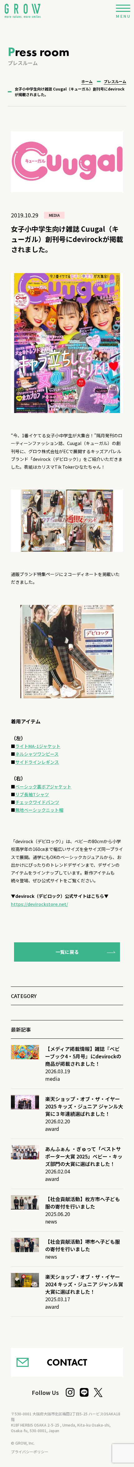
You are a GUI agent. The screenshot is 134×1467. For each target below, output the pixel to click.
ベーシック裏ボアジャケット (43, 786)
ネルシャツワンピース (37, 754)
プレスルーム (115, 81)
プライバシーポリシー (29, 1451)
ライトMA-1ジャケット (37, 746)
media (54, 215)
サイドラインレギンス (37, 762)
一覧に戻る (67, 952)
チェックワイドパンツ (37, 802)
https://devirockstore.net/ (39, 904)
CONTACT (67, 1362)
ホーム (87, 81)
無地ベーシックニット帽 (39, 810)
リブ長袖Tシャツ (32, 794)
